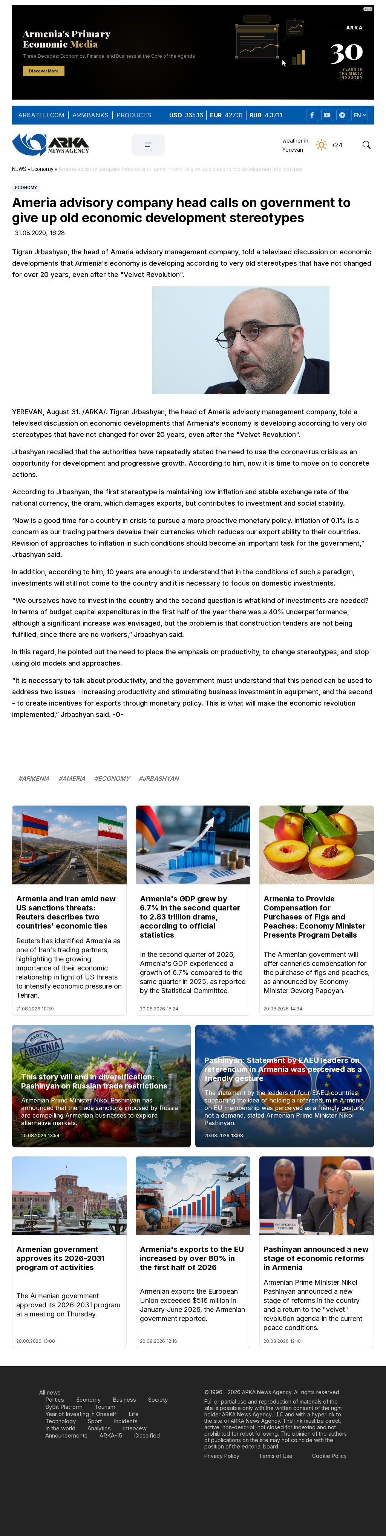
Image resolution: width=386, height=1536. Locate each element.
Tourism (105, 1406)
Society (158, 1399)
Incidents (126, 1421)
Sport (95, 1421)
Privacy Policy (221, 1456)
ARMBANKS (90, 115)
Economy (26, 187)
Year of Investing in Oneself (80, 1414)
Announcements (66, 1435)
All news (50, 1392)
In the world (60, 1428)
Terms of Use (276, 1456)
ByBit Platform (64, 1406)
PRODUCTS (133, 115)
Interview (135, 1428)
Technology (60, 1421)
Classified (147, 1435)
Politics (54, 1399)
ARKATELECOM (41, 115)
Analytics (99, 1428)
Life (134, 1414)
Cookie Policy (329, 1456)
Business (124, 1399)
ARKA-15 (111, 1435)
